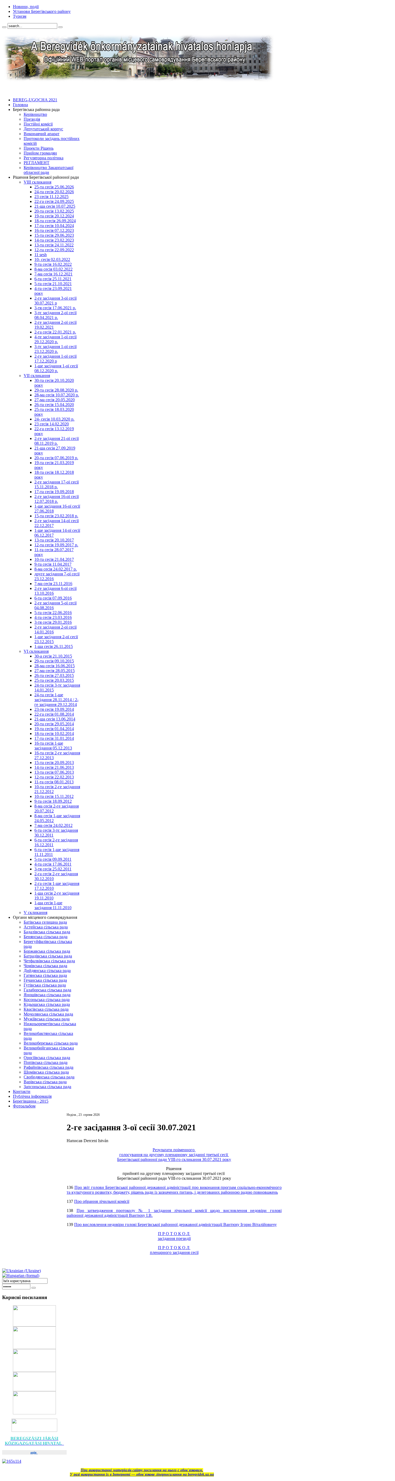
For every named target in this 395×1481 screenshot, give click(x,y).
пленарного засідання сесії (174, 1252)
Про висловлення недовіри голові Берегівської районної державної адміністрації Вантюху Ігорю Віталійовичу (175, 1224)
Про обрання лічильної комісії (101, 1201)
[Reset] (60, 27)
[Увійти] (33, 1288)
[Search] (4, 27)
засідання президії (174, 1238)
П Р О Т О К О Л (174, 1233)
